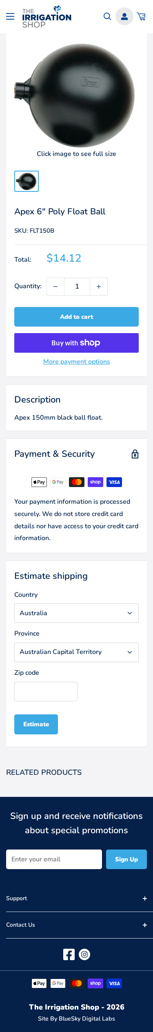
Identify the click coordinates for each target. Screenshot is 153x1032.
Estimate (36, 724)
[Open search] (107, 16)
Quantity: (28, 286)
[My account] (124, 16)
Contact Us (20, 925)
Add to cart (76, 317)
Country (26, 594)
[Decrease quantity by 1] (55, 286)
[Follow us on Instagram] (84, 954)
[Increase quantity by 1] (98, 286)
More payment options (76, 361)
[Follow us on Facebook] (69, 954)
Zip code (26, 672)
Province (27, 633)
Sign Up (126, 859)
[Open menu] (10, 16)
